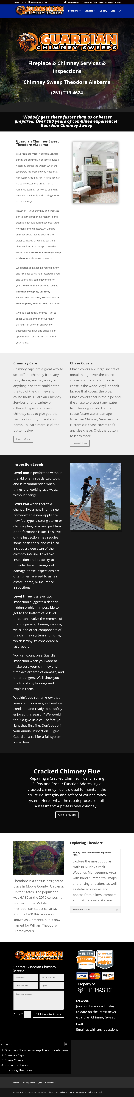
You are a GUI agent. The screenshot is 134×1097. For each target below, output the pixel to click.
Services (89, 11)
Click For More (67, 814)
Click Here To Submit (48, 1014)
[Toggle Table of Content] (65, 1044)
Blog (113, 11)
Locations (73, 11)
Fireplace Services (89, 2)
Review (60, 11)
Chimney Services (71, 2)
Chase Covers (14, 1060)
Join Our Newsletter (47, 1082)
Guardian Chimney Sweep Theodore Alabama (36, 1050)
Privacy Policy (29, 1082)
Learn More (23, 439)
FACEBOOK (82, 1000)
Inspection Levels (17, 1065)
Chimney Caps (14, 1055)
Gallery (103, 11)
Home (50, 11)
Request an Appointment (110, 2)
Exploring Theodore (18, 1070)
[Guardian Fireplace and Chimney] (95, 202)
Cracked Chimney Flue (67, 771)
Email (79, 1024)
